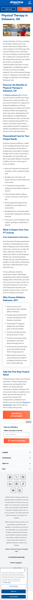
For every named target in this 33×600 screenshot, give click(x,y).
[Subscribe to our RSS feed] (19, 490)
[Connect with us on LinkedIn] (10, 483)
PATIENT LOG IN (8, 9)
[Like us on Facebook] (10, 477)
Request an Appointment (16, 414)
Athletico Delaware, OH (13, 95)
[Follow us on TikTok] (23, 483)
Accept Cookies (13, 596)
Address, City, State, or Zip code (13, 430)
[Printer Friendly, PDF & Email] (28, 422)
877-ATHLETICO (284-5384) (16, 557)
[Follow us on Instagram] (23, 477)
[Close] (25, 570)
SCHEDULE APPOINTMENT (24, 9)
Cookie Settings (13, 586)
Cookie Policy (7, 582)
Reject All (13, 591)
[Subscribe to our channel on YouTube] (13, 490)
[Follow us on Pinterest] (16, 483)
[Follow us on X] (16, 477)
